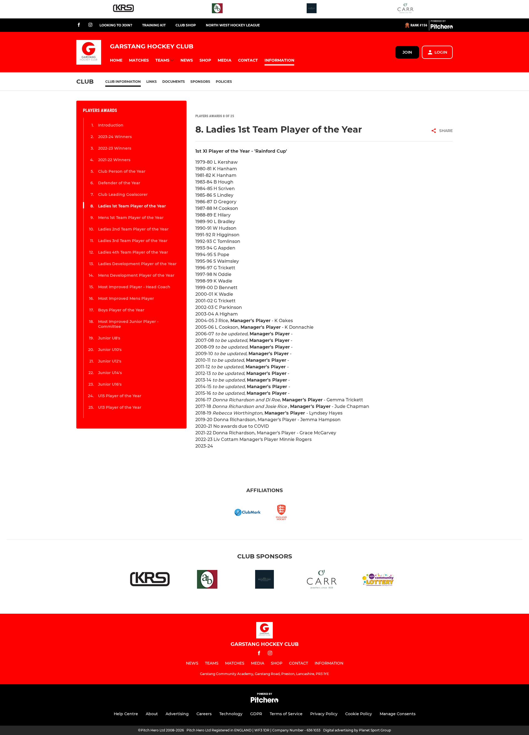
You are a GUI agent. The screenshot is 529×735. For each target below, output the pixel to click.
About (152, 713)
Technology (230, 713)
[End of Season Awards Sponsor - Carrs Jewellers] (405, 9)
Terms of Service (286, 713)
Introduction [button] (110, 125)
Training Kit (154, 25)
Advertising (177, 713)
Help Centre (126, 713)
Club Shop (186, 25)
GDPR (256, 713)
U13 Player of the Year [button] (119, 407)
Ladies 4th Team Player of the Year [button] (133, 252)
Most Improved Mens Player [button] (126, 298)
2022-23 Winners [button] (114, 148)
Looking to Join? (115, 25)
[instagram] (90, 25)
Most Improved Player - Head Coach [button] (134, 286)
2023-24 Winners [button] (115, 136)
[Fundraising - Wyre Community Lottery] (379, 580)
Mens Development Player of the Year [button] (136, 275)
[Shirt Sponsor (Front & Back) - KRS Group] (123, 9)
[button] (116, 60)
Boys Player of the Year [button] (121, 310)
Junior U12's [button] (109, 361)
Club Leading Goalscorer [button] (123, 194)
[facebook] (78, 25)
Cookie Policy (358, 713)
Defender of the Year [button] (119, 182)
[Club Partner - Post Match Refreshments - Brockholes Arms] (311, 9)
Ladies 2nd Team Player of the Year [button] (133, 229)
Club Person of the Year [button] (121, 171)
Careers (204, 713)
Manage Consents (397, 713)
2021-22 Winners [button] (114, 159)
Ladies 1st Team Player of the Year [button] (132, 206)
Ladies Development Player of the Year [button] (137, 263)
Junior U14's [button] (110, 372)
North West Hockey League (233, 25)
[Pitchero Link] (442, 27)
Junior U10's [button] (110, 349)
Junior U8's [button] (109, 338)
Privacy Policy (324, 713)
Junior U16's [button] (110, 384)
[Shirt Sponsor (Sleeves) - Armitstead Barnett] (217, 9)
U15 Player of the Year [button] (119, 395)
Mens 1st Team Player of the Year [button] (131, 217)
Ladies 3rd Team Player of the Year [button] (133, 240)
